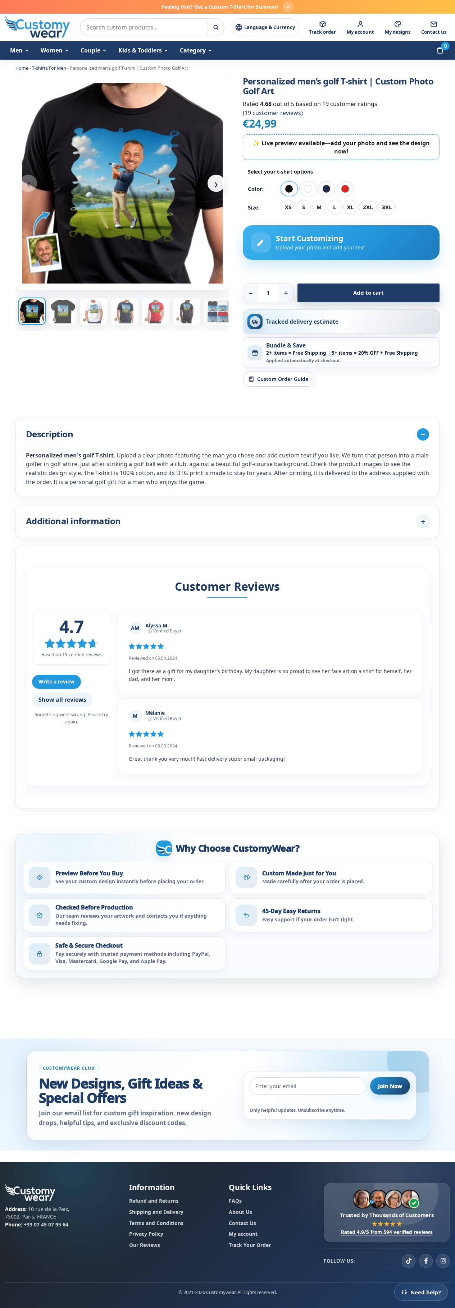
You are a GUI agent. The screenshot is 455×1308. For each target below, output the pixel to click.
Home (21, 68)
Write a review (56, 681)
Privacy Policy (146, 1233)
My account (243, 1233)
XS (288, 207)
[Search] (216, 27)
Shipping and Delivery (156, 1211)
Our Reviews (144, 1245)
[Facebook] (426, 1261)
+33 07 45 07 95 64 (46, 1224)
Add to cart (368, 292)
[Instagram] (443, 1261)
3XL (387, 207)
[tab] (32, 311)
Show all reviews (62, 700)
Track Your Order (250, 1245)
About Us (240, 1211)
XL (350, 207)
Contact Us (242, 1222)
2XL (368, 207)
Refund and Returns (153, 1200)
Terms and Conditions (156, 1222)
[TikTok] (408, 1261)
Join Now (390, 1086)
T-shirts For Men (49, 68)
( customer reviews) (273, 113)
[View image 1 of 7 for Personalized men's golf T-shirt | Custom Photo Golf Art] (122, 183)
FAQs (235, 1200)
